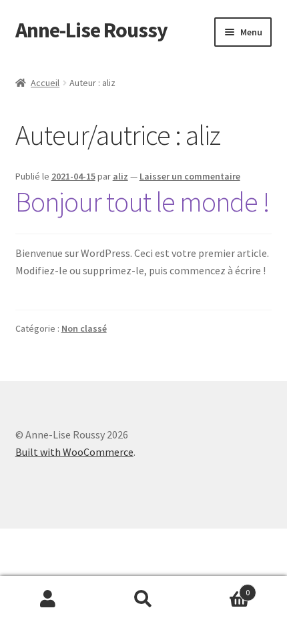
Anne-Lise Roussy (91, 30)
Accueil (45, 83)
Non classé (84, 328)
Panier (221, 587)
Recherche (143, 599)
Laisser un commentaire (189, 176)
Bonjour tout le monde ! (142, 201)
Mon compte (47, 599)
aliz (120, 176)
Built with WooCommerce (74, 451)
